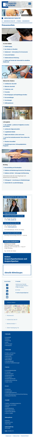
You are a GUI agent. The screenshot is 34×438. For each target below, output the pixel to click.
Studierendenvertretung (11, 380)
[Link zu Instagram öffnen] (6, 285)
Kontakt (18, 281)
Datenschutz (16, 436)
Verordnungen (8, 100)
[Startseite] (2, 21)
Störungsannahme (10, 410)
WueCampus (8, 391)
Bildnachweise (9, 422)
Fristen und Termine (10, 353)
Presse (7, 406)
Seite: (6, 431)
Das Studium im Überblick (11, 49)
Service (7, 367)
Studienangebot (9, 354)
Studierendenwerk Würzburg (12, 57)
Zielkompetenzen (9, 103)
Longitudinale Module (10, 131)
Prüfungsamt (8, 377)
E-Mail (18, 290)
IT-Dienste (8, 372)
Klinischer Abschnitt (10, 86)
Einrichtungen (8, 344)
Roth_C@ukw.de (12, 219)
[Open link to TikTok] (6, 288)
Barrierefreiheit (25, 436)
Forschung (8, 340)
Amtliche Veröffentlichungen (12, 363)
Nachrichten (8, 356)
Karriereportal (8, 358)
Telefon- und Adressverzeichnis (13, 403)
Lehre (6, 342)
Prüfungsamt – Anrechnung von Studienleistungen (17, 180)
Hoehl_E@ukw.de (12, 227)
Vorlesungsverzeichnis (11, 392)
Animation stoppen (26, 15)
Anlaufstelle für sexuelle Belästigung (14, 182)
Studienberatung (9, 375)
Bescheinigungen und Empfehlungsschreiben (16, 94)
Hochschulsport (9, 373)
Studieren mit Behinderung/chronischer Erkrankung (17, 170)
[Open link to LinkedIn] (6, 291)
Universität (8, 337)
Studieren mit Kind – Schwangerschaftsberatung (17, 173)
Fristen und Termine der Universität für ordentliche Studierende (16, 61)
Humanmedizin (25, 21)
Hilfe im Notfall (9, 413)
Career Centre (8, 382)
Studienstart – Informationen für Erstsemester (16, 52)
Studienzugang (8, 46)
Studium (19, 21)
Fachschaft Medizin (9, 55)
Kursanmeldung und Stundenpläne (13, 167)
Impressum (8, 436)
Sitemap (7, 420)
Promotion (7, 92)
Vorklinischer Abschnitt (10, 83)
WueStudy (8, 389)
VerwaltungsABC (9, 361)
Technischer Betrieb (10, 411)
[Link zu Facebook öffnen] (6, 294)
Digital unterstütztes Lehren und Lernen (14, 134)
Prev (5, 12)
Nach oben (8, 424)
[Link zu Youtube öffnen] (6, 297)
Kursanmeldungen (9, 97)
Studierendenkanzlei (10, 378)
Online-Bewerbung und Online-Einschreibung (16, 394)
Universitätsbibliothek (10, 370)
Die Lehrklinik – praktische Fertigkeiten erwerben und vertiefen (16, 125)
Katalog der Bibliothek (10, 395)
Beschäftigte (8, 359)
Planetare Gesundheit (10, 141)
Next (29, 12)
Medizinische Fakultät (12, 18)
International (8, 345)
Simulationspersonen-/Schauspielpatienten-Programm (15, 145)
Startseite (7, 334)
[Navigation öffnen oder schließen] (29, 4)
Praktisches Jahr (9, 89)
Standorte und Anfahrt (10, 405)
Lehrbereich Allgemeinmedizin (12, 129)
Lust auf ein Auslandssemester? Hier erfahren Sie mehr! (16, 138)
